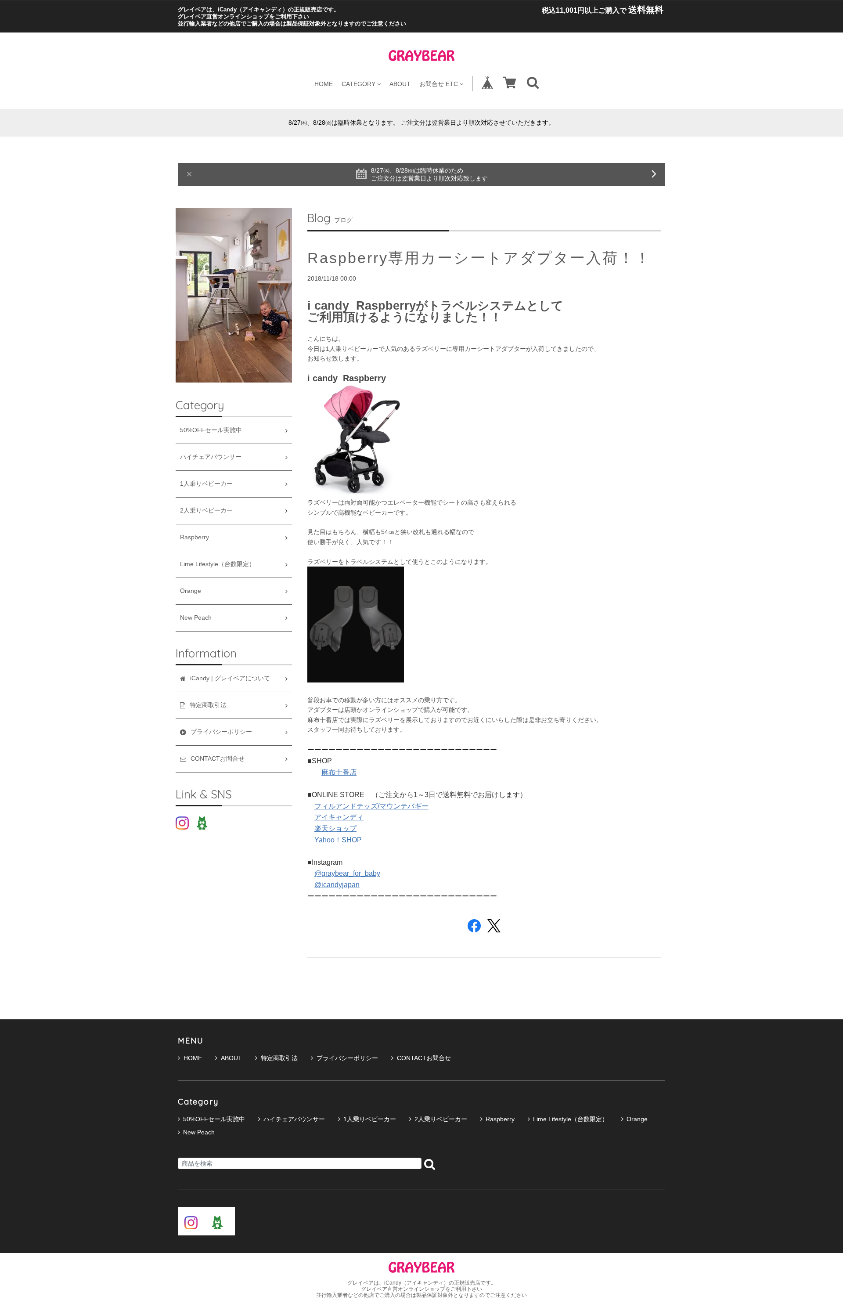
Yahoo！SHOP (338, 840)
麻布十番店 (339, 772)
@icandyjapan (337, 884)
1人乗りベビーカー (206, 483)
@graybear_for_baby (347, 873)
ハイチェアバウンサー (210, 457)
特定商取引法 (279, 1057)
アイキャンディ (339, 817)
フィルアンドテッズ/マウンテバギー (371, 806)
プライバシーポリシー (347, 1057)
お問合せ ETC (438, 83)
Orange (190, 591)
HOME (323, 83)
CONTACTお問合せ (424, 1057)
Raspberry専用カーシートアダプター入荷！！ (479, 257)
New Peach (196, 617)
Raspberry (194, 537)
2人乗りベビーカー (206, 510)
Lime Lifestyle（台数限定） (217, 564)
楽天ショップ (335, 828)
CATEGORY (358, 83)
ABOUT (400, 83)
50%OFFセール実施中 (211, 430)
